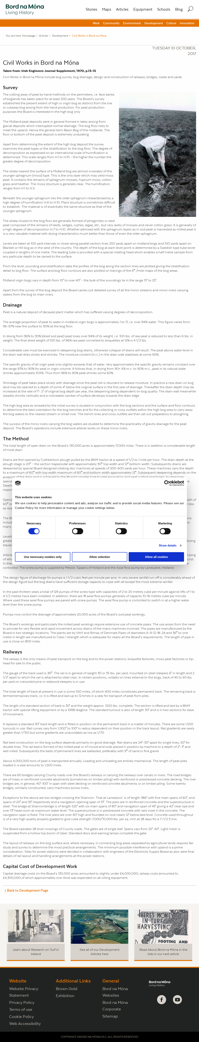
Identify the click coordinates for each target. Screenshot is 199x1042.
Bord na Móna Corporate (115, 1006)
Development (153, 23)
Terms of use (20, 1009)
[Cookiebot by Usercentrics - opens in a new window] (167, 483)
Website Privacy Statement (23, 992)
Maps (106, 9)
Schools (163, 9)
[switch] (77, 531)
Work (96, 23)
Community (111, 23)
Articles (122, 9)
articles (43, 35)
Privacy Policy (21, 1002)
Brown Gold (66, 988)
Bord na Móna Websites (115, 992)
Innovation (187, 23)
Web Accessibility (25, 1023)
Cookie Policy (21, 1016)
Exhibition (65, 995)
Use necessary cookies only (43, 556)
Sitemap (110, 1016)
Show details (167, 545)
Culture (171, 23)
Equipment (142, 9)
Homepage (28, 35)
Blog (179, 9)
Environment (132, 23)
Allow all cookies (156, 556)
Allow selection (99, 556)
